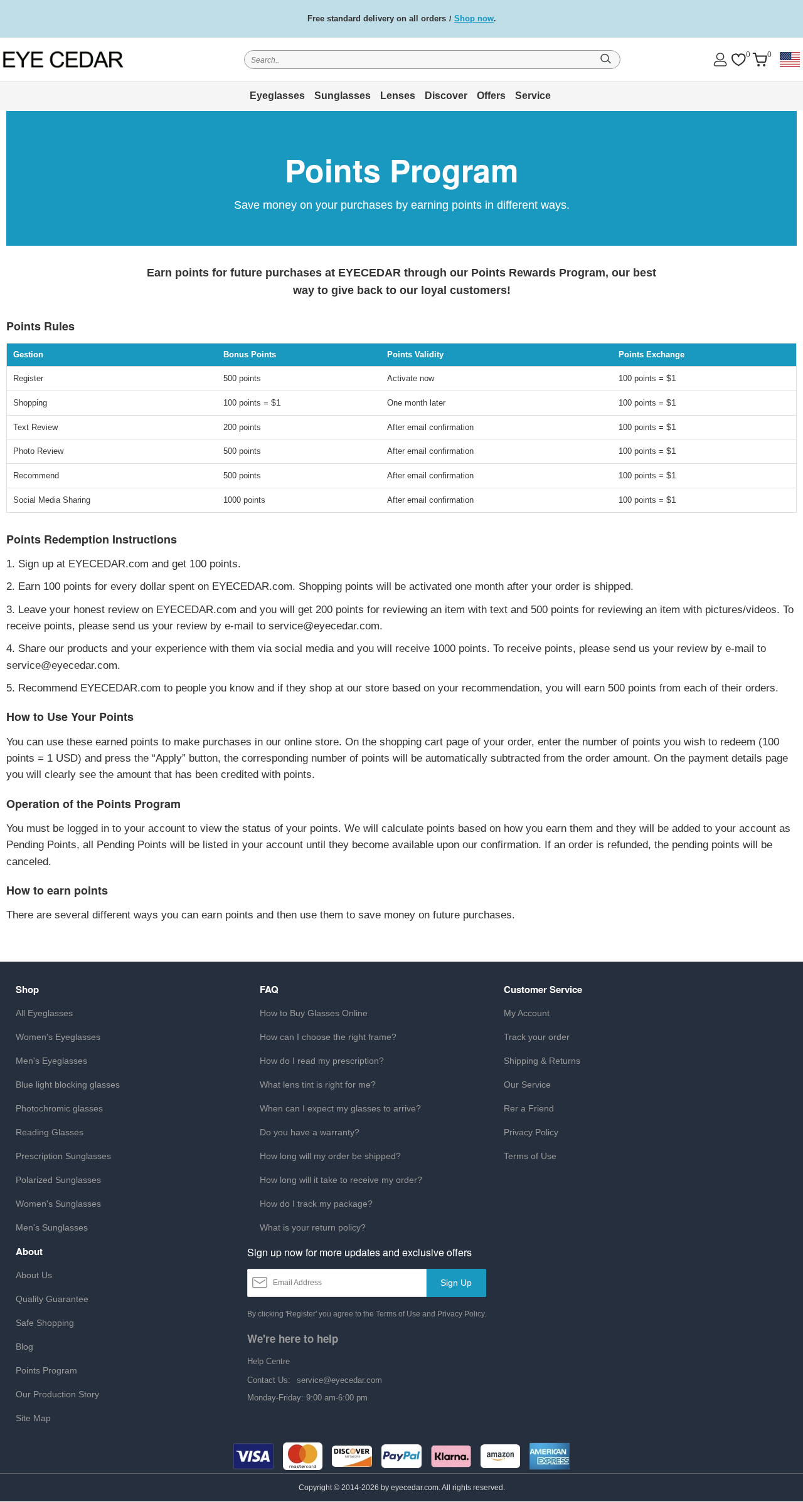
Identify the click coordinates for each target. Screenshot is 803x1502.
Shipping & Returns (542, 1061)
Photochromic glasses (59, 1108)
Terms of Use (530, 1156)
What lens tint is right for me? (318, 1084)
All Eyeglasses (44, 1013)
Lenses (397, 95)
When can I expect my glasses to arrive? (340, 1108)
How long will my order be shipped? (330, 1156)
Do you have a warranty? (309, 1132)
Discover (446, 95)
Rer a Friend (529, 1108)
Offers (491, 95)
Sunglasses (342, 95)
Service (533, 95)
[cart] (759, 60)
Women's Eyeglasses (58, 1037)
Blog (24, 1347)
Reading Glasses (49, 1132)
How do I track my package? (316, 1204)
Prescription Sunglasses (63, 1156)
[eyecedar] (80, 59)
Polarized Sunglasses (58, 1180)
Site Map (33, 1418)
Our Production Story (57, 1394)
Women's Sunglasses (58, 1204)
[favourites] (738, 59)
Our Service (527, 1084)
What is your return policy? (313, 1227)
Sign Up (456, 1283)
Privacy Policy (531, 1132)
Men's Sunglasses (52, 1227)
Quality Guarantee (52, 1299)
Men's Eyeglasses (51, 1061)
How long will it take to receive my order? (341, 1180)
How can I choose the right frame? (328, 1037)
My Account (527, 1013)
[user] (720, 59)
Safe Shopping (45, 1323)
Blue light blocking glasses (68, 1084)
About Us (34, 1275)
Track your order (537, 1037)
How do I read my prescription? (322, 1061)
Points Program (46, 1370)
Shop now (474, 18)
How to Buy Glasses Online (314, 1013)
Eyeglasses (277, 95)
